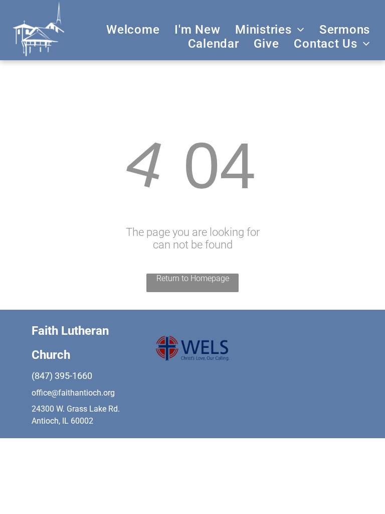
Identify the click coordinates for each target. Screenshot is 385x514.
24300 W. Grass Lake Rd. (76, 409)
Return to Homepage (192, 278)
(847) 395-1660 (62, 375)
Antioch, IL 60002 (62, 421)
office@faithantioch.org (73, 393)
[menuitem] (133, 30)
